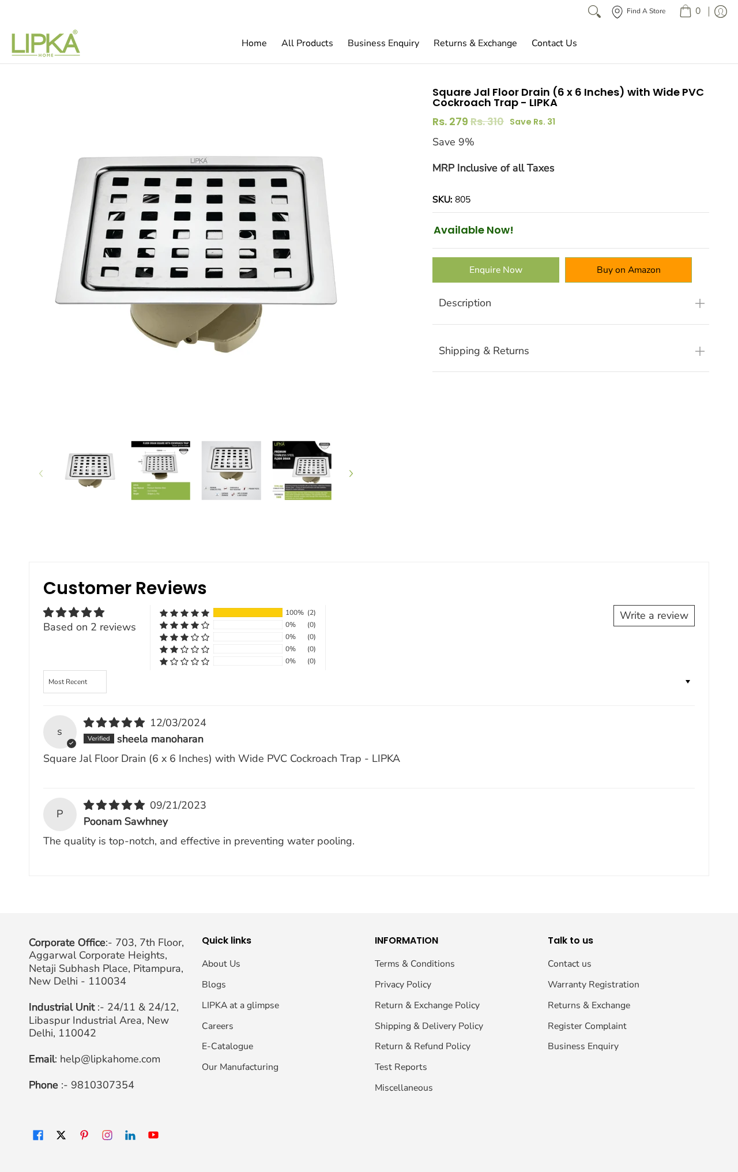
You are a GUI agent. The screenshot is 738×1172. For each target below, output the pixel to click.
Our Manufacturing (240, 1067)
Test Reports (401, 1067)
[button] (184, 613)
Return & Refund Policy (422, 1046)
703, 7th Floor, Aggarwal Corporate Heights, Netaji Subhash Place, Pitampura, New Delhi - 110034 (106, 962)
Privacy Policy (403, 984)
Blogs (214, 984)
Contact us (570, 963)
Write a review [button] (654, 615)
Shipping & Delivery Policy (429, 1026)
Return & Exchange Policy (427, 1005)
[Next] (350, 473)
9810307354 (102, 1085)
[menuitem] (690, 11)
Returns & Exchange (589, 1005)
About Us (221, 963)
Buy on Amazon (629, 270)
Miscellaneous (404, 1087)
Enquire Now (495, 270)
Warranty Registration (593, 984)
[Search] (594, 11)
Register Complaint (587, 1026)
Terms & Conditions (415, 963)
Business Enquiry (583, 1046)
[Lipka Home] (46, 43)
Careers (218, 1026)
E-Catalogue (227, 1046)
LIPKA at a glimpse (240, 1005)
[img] (116, 723)
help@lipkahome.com (110, 1059)
